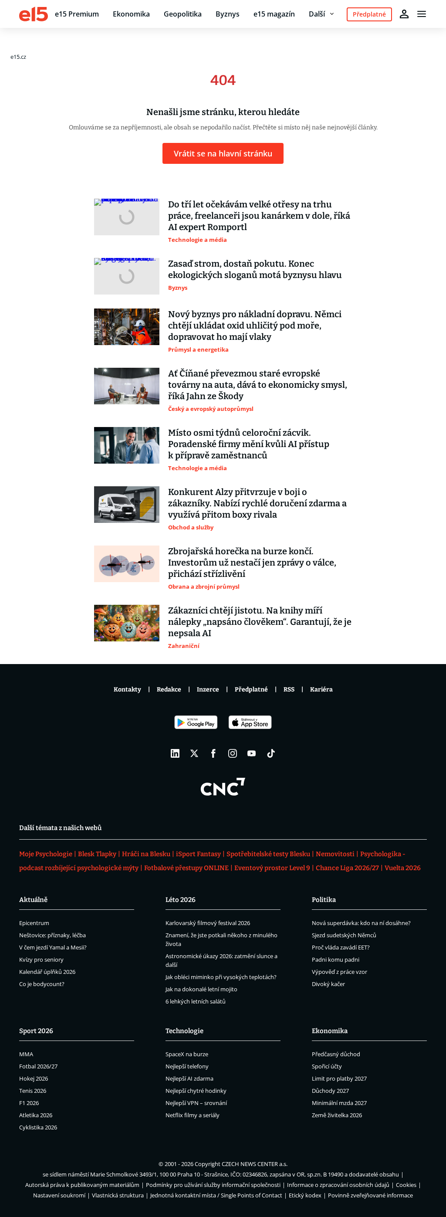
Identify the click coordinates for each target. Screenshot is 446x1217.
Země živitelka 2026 (337, 1115)
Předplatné (251, 689)
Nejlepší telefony (187, 1066)
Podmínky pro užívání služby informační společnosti (213, 1185)
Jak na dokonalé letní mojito (201, 989)
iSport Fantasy (198, 854)
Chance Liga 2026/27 (347, 868)
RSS (289, 689)
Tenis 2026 (32, 1091)
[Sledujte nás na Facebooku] (213, 753)
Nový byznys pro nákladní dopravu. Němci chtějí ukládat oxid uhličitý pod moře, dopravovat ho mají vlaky (254, 325)
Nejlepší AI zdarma (189, 1078)
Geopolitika (183, 14)
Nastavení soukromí (59, 1195)
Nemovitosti (335, 854)
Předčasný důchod (336, 1054)
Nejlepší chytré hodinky (196, 1091)
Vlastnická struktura (118, 1195)
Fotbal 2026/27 (38, 1066)
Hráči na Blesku (146, 854)
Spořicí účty (327, 1066)
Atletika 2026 (35, 1115)
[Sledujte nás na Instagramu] (233, 753)
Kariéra (321, 689)
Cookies (406, 1185)
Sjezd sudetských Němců (344, 935)
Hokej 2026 (33, 1078)
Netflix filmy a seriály (193, 1115)
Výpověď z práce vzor (339, 972)
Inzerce (208, 689)
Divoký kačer (328, 984)
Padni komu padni (335, 959)
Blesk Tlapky (97, 854)
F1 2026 (29, 1103)
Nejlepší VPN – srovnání (196, 1103)
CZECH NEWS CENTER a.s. (254, 1164)
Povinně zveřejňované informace (370, 1195)
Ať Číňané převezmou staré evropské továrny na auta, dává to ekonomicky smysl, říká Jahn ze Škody (257, 384)
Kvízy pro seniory (41, 959)
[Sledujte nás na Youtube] (252, 753)
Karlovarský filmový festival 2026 (208, 923)
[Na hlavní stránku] (33, 14)
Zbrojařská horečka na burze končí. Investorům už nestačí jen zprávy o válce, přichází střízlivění (252, 562)
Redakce (169, 689)
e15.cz (18, 57)
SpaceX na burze (187, 1054)
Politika (324, 900)
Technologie (184, 1031)
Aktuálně (33, 900)
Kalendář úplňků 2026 (47, 972)
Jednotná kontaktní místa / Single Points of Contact (216, 1195)
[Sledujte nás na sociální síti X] (194, 753)
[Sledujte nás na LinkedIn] (175, 753)
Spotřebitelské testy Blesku (268, 854)
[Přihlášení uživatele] (404, 14)
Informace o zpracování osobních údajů (338, 1185)
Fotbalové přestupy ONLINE (186, 868)
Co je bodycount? (41, 984)
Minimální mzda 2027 (339, 1103)
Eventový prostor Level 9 (272, 868)
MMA (26, 1054)
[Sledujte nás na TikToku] (271, 753)
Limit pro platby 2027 (339, 1078)
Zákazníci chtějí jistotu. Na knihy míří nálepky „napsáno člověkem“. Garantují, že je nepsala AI (259, 621)
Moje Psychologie (45, 854)
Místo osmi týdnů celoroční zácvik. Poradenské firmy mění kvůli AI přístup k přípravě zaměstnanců (248, 444)
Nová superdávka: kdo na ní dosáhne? (361, 923)
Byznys (228, 14)
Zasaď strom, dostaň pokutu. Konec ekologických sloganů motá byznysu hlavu (255, 269)
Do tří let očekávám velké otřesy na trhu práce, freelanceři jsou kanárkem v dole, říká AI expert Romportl (259, 215)
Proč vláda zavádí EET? (341, 947)
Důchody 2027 (330, 1091)
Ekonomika (131, 14)
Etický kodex (305, 1195)
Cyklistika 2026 (38, 1127)
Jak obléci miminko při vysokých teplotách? (221, 977)
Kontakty (127, 689)
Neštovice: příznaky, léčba (52, 935)
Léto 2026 (181, 900)
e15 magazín (274, 14)
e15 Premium (77, 14)
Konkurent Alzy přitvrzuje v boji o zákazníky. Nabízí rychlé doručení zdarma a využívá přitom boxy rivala (257, 503)
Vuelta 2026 (403, 868)
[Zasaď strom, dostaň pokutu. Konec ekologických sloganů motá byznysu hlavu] (126, 276)
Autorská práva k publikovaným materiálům (82, 1185)
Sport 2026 (36, 1031)
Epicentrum (34, 923)
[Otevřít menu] (421, 14)
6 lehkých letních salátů (196, 1001)
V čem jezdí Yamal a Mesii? (53, 947)
